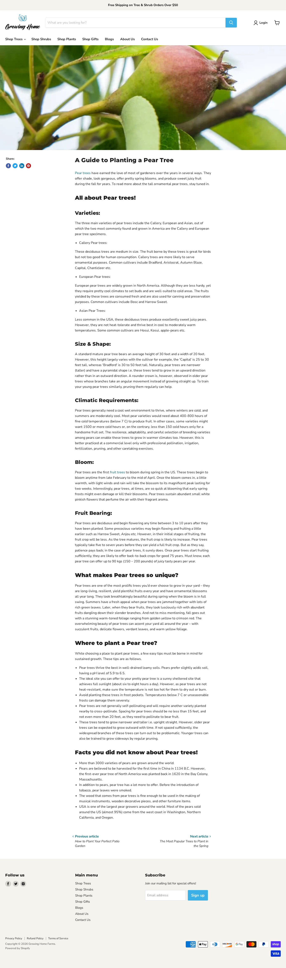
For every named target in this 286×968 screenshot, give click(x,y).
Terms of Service (58, 938)
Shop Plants (66, 39)
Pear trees (83, 173)
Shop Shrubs (41, 39)
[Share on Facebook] (8, 165)
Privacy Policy (13, 938)
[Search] (231, 22)
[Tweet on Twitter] (15, 165)
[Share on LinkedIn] (21, 165)
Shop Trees (14, 39)
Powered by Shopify (17, 948)
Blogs (109, 39)
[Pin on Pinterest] (28, 165)
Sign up (198, 895)
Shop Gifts (90, 39)
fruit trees (117, 472)
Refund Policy (35, 938)
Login (263, 23)
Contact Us (149, 39)
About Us (127, 39)
